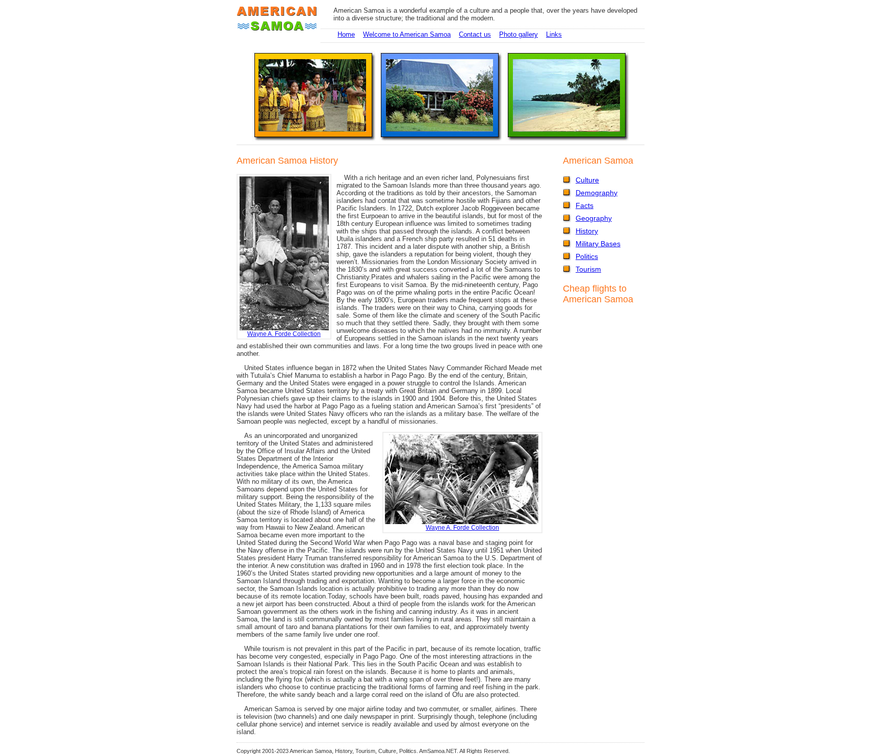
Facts (584, 205)
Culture (587, 180)
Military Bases (598, 244)
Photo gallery (518, 34)
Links (554, 34)
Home (346, 34)
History (587, 231)
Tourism (588, 269)
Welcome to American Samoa (407, 34)
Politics (587, 256)
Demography (596, 193)
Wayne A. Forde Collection (284, 333)
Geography (594, 218)
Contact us (475, 34)
